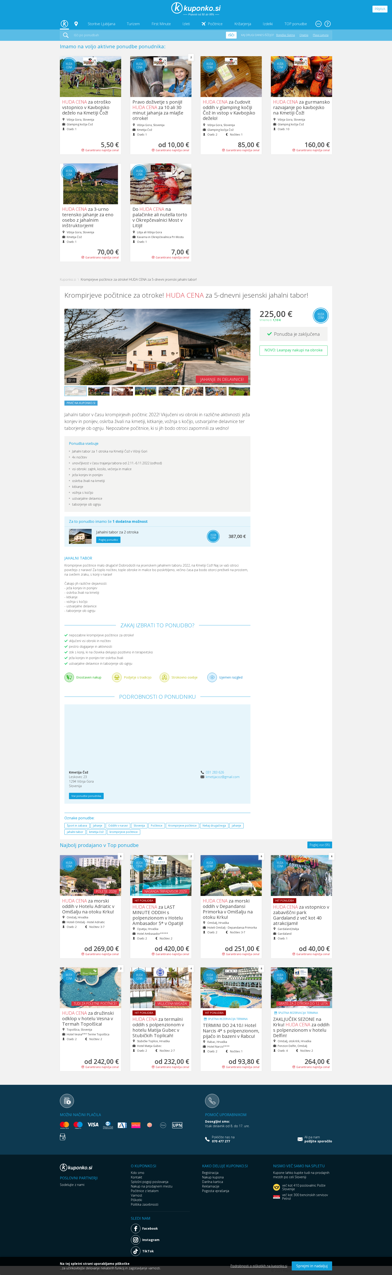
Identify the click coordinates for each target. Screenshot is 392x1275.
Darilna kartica (212, 1182)
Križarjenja (242, 23)
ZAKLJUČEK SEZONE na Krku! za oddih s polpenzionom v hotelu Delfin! (301, 1027)
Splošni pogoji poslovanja (149, 1182)
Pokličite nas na (223, 1139)
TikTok (148, 1251)
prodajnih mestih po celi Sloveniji (301, 1174)
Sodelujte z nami (72, 1185)
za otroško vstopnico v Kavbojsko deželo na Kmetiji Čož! (86, 107)
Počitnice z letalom (145, 1191)
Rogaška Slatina (285, 35)
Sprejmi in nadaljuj (312, 1265)
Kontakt (136, 1177)
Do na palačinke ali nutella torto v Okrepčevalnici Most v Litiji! (159, 217)
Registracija (210, 1172)
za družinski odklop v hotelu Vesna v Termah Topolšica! (88, 1018)
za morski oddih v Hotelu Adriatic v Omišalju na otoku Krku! (88, 906)
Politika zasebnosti (144, 1204)
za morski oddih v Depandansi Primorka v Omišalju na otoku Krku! (228, 909)
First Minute (161, 23)
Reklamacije (210, 1186)
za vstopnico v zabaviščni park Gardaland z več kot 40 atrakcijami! (301, 915)
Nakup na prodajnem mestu (151, 1186)
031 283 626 (215, 772)
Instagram (150, 1240)
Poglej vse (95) (320, 845)
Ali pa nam (318, 1139)
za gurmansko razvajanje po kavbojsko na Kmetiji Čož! (301, 107)
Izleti (186, 23)
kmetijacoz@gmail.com (223, 777)
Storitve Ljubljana (101, 23)
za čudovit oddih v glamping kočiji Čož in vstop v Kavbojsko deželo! (229, 110)
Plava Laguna (320, 35)
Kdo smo (137, 1172)
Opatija (303, 35)
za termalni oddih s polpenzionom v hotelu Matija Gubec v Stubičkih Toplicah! (158, 1027)
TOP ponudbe (295, 23)
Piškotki (136, 1200)
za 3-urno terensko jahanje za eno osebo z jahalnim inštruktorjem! (87, 217)
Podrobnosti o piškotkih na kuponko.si (258, 1266)
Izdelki (268, 23)
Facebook (150, 1228)
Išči (231, 35)
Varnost (136, 1195)
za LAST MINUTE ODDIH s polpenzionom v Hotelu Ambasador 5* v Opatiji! (157, 915)
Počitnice (215, 23)
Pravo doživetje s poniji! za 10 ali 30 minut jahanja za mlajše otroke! (157, 110)
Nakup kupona (213, 1177)
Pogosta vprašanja (215, 1191)
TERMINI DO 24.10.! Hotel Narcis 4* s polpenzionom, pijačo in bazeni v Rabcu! (231, 1030)
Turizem (133, 23)
